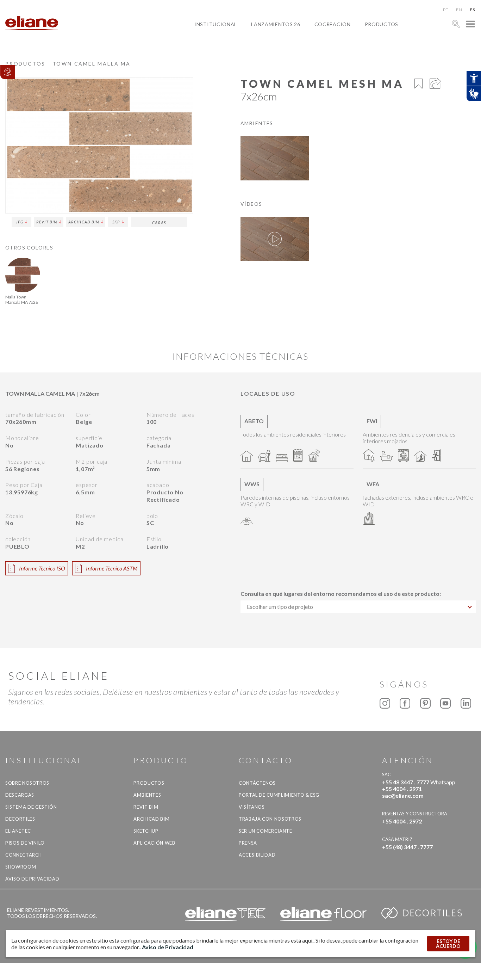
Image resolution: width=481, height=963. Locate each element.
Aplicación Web (154, 843)
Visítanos (252, 807)
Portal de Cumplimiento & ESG (279, 795)
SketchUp (145, 831)
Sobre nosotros (27, 783)
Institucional (215, 24)
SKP (116, 222)
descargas (19, 795)
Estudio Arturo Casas (352, 57)
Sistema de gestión (31, 807)
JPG (19, 222)
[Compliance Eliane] (7, 71)
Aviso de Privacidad (32, 879)
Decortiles (20, 819)
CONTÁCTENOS (257, 783)
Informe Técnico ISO (42, 568)
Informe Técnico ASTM (112, 568)
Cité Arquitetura (345, 40)
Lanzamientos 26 (275, 24)
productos (381, 24)
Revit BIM (46, 222)
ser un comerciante (265, 831)
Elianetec (18, 831)
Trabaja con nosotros (270, 819)
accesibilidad (257, 855)
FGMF (327, 48)
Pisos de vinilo (25, 843)
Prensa (248, 843)
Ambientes (147, 795)
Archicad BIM (83, 222)
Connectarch (23, 855)
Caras (159, 222)
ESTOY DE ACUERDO (448, 943)
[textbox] (358, 606)
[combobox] (358, 606)
